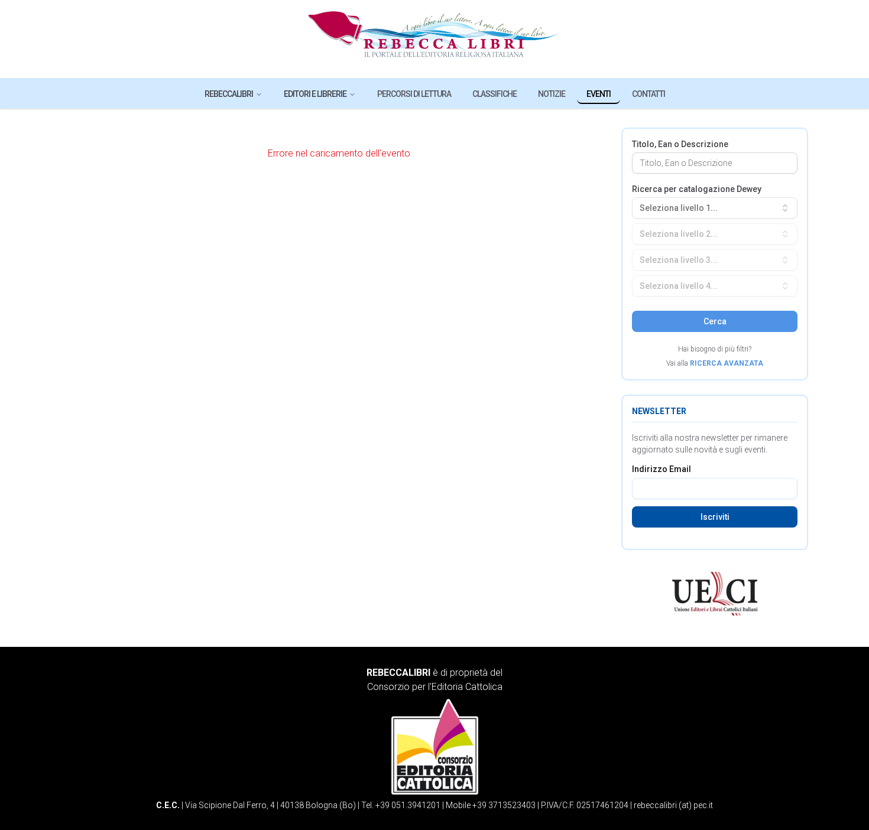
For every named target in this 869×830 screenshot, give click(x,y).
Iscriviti (715, 517)
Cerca (715, 321)
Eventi (598, 94)
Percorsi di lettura (414, 94)
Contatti (648, 94)
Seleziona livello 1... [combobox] (679, 208)
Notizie (551, 94)
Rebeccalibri (229, 94)
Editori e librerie (315, 94)
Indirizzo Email (661, 469)
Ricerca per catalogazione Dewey (696, 189)
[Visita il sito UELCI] (714, 593)
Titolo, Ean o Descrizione (680, 144)
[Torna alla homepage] (435, 39)
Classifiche (494, 94)
